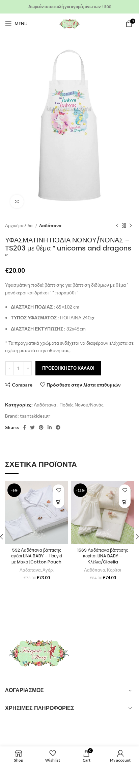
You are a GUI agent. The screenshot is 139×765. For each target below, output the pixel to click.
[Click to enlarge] (17, 201)
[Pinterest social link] (41, 427)
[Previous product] (117, 225)
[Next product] (130, 225)
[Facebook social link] (24, 427)
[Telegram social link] (58, 427)
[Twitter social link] (32, 427)
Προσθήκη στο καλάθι (68, 368)
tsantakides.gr (35, 416)
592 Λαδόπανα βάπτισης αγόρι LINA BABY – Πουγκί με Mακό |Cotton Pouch (36, 556)
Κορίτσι (114, 570)
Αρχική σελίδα (19, 225)
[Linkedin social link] (50, 427)
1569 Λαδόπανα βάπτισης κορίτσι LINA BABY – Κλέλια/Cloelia (102, 556)
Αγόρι (48, 570)
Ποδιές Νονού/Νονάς (81, 404)
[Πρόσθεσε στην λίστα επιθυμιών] (58, 490)
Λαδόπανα (50, 225)
